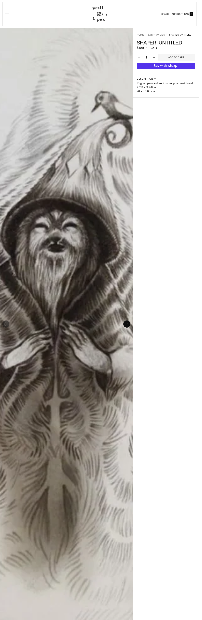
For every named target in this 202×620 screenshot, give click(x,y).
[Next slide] (126, 324)
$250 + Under (156, 34)
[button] (7, 14)
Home (140, 34)
